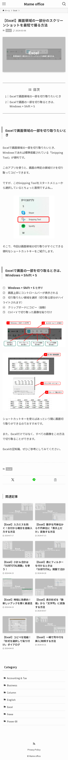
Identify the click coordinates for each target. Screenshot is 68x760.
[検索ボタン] (64, 4)
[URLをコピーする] (55, 480)
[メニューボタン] (4, 4)
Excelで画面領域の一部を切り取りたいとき (35, 96)
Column (11, 692)
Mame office (34, 4)
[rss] (34, 743)
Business (12, 685)
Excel (8, 30)
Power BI (12, 721)
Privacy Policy (34, 749)
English (11, 699)
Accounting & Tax (17, 678)
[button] (13, 480)
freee (10, 714)
